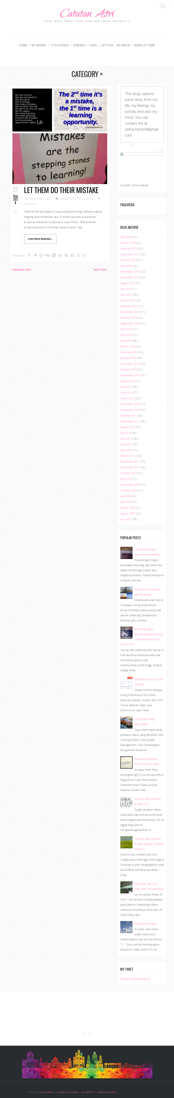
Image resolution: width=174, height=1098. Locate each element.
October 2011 (129, 473)
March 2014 (128, 346)
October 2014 (129, 318)
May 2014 (126, 335)
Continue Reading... (40, 238)
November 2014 (130, 312)
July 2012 (126, 433)
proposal (88, 198)
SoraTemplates (45, 1092)
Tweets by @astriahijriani (135, 979)
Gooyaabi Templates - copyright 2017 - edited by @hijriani (87, 1092)
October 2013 (129, 369)
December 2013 (130, 364)
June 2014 (126, 329)
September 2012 (130, 421)
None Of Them (144, 45)
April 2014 (126, 341)
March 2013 (128, 398)
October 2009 (129, 490)
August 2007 (128, 513)
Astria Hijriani (36, 198)
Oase (93, 45)
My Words (39, 45)
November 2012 (130, 410)
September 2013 (130, 375)
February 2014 (129, 352)
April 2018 (126, 237)
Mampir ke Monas (145, 923)
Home (23, 45)
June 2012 (126, 438)
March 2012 (128, 456)
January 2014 (128, 358)
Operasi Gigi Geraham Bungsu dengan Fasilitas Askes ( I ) (149, 844)
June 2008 (126, 502)
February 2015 (129, 306)
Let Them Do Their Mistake (61, 189)
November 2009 (130, 485)
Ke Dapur (123, 45)
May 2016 (126, 266)
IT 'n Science (60, 45)
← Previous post (20, 269)
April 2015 (126, 295)
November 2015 (130, 277)
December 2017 (130, 254)
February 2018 (129, 248)
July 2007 (126, 519)
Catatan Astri (87, 15)
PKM (79, 198)
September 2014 (130, 323)
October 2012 (129, 415)
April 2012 (126, 450)
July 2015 (126, 289)
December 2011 (130, 461)
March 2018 (128, 243)
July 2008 (126, 496)
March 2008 (128, 508)
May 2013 (126, 392)
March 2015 (128, 300)
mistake (63, 198)
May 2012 (126, 444)
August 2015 (128, 283)
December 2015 (130, 271)
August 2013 (128, 381)
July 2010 (126, 479)
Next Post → (102, 269)
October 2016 (129, 260)
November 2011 (130, 467)
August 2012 (128, 427)
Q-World (79, 45)
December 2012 (130, 404)
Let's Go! (107, 45)
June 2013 (126, 387)
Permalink (29, 203)
